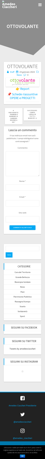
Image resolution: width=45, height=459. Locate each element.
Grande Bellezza (23, 277)
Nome (22, 181)
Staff (12, 71)
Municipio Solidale (22, 282)
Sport (22, 316)
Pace (22, 292)
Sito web (22, 212)
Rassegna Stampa (22, 301)
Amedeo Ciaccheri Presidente (22, 405)
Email (22, 197)
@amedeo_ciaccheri (22, 438)
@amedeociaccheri (22, 421)
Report (24, 89)
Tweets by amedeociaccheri (23, 348)
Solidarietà (22, 311)
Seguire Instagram (24, 376)
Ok (22, 456)
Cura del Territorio (22, 272)
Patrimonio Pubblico (23, 296)
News (19, 74)
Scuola (22, 306)
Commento (23, 148)
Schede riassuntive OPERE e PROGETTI (24, 96)
